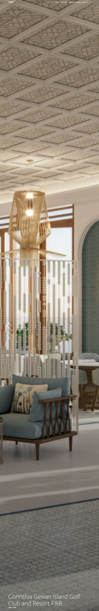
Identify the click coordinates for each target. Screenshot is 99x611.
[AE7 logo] (11, 2)
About (58, 2)
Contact (85, 2)
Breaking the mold (75, 2)
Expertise (64, 2)
